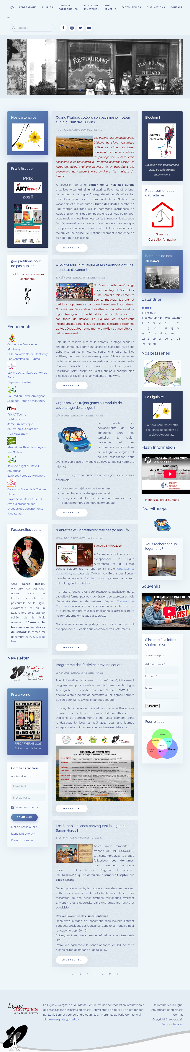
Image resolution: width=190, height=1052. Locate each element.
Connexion (24, 817)
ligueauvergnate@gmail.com (63, 1019)
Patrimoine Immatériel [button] (91, 7)
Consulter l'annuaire (162, 239)
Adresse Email (155, 664)
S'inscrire (162, 234)
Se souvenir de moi (27, 807)
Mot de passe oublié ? (25, 827)
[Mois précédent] (145, 308)
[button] (12, 7)
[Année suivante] (148, 308)
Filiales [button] (47, 7)
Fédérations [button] (28, 7)
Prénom (151, 676)
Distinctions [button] (156, 7)
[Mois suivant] (151, 308)
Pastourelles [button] (131, 7)
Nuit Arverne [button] (110, 7)
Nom (149, 688)
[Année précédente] (143, 308)
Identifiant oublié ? (23, 833)
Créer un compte (22, 840)
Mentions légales (172, 1024)
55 (110, 974)
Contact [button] (177, 7)
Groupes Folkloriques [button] (68, 7)
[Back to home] (8, 17)
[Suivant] (117, 974)
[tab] (67, 90)
